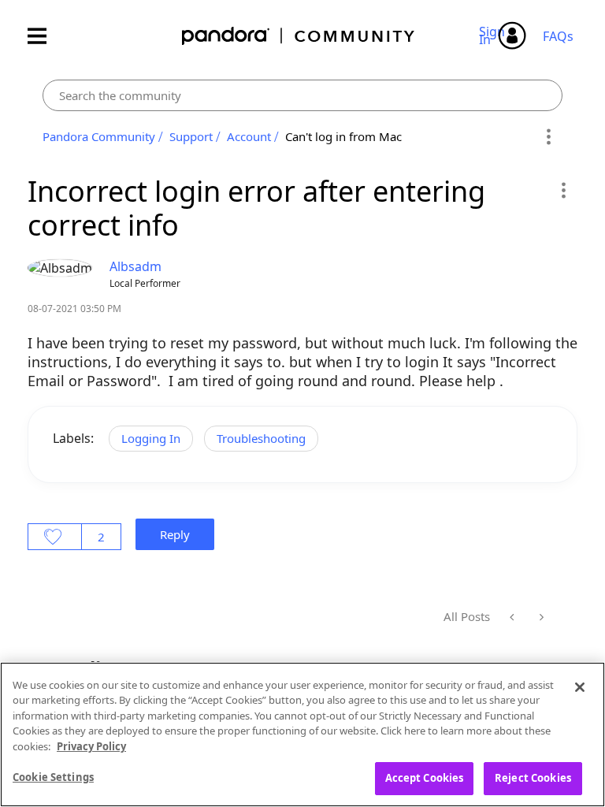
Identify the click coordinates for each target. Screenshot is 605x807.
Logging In (150, 438)
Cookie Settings (53, 777)
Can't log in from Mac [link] (343, 136)
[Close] (579, 687)
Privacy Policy (91, 746)
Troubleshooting (261, 438)
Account (249, 136)
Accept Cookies (424, 778)
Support (191, 136)
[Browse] (45, 36)
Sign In (494, 35)
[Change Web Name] (513, 617)
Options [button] (547, 137)
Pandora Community (299, 36)
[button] (562, 190)
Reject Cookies (533, 778)
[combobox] (302, 95)
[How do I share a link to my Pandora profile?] (540, 617)
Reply (175, 534)
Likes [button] (54, 536)
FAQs (558, 36)
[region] (302, 734)
